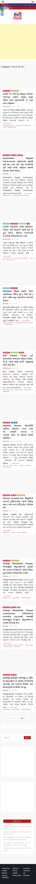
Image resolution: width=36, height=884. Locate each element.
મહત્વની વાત (22, 223)
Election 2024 (18, 389)
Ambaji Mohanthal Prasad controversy (13, 645)
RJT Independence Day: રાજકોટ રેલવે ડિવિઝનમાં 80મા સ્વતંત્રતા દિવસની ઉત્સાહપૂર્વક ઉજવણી (17, 838)
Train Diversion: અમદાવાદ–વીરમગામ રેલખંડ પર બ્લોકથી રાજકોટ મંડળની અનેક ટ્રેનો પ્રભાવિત (17, 844)
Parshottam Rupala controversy (21, 195)
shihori (13, 532)
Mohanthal (16, 646)
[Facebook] (2, 14)
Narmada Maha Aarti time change (24, 322)
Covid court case (7, 258)
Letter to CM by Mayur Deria (23, 125)
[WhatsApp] (2, 10)
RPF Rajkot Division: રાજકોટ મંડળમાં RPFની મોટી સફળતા (17, 849)
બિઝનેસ (15, 870)
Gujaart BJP (27, 389)
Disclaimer (26, 875)
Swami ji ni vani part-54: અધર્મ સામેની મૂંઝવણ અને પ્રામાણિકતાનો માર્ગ (17, 833)
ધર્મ (18, 607)
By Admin (5, 174)
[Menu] (3, 1)
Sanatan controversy (25, 465)
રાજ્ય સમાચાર (6, 868)
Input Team (6, 106)
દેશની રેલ (4, 873)
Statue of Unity (9, 324)
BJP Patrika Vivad (8, 389)
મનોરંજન (15, 873)
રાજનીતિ (20, 155)
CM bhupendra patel (8, 125)
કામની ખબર (6, 223)
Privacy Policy (17, 875)
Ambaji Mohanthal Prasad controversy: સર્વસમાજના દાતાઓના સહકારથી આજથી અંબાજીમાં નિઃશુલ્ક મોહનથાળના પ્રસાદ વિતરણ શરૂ (18, 616)
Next (22, 718)
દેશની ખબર (14, 422)
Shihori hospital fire (22, 532)
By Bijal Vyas (6, 239)
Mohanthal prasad (26, 597)
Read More (7, 123)
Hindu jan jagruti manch (10, 465)
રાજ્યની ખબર (15, 90)
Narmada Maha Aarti (8, 322)
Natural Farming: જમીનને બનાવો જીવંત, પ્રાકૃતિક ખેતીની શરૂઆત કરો (17, 827)
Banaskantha (6, 532)
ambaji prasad (6, 597)
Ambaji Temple (16, 597)
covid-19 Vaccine (10, 260)
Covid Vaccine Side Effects (21, 258)
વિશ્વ (28, 223)
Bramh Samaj (8, 646)
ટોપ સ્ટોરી (14, 155)
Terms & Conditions (5, 876)
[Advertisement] (18, 41)
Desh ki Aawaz (18, 21)
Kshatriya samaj (7, 195)
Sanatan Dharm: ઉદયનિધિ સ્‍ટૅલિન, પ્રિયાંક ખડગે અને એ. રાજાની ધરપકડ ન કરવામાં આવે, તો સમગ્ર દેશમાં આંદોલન (18, 431)
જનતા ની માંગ (6, 90)
